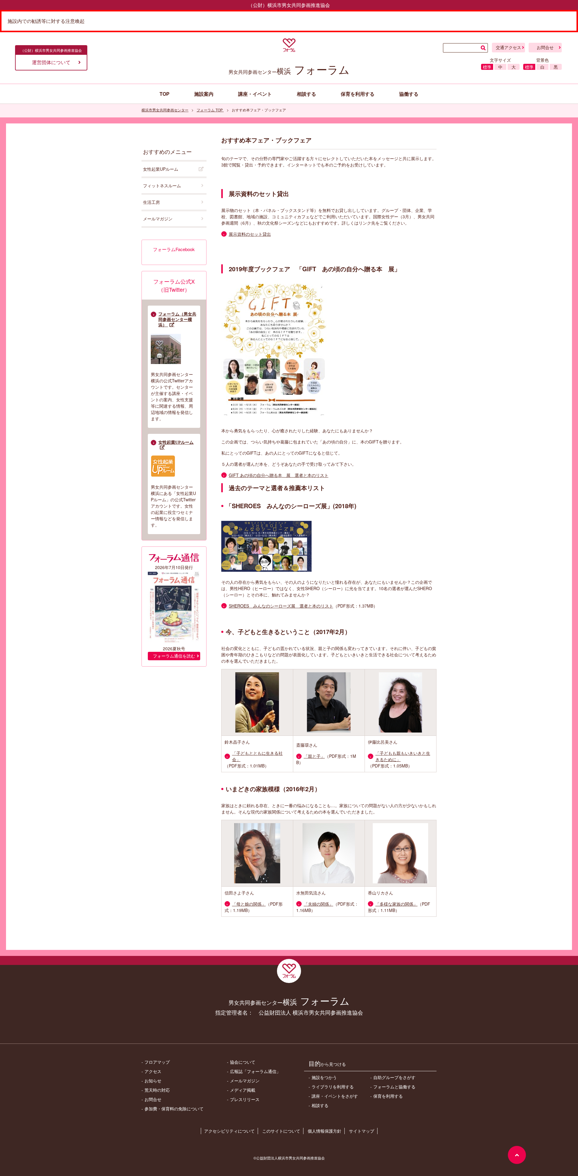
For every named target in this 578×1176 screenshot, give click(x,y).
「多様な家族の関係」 (396, 904)
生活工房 (151, 202)
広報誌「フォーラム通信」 (255, 1071)
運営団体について (51, 62)
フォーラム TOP (210, 109)
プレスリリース (244, 1099)
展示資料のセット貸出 (250, 234)
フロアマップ (157, 1062)
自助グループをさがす (394, 1077)
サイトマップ (361, 1131)
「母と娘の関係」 (249, 904)
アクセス (152, 1071)
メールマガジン (157, 219)
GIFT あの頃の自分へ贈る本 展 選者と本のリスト (278, 475)
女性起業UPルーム (160, 169)
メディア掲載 (242, 1090)
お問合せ (545, 47)
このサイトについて (281, 1131)
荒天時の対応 (157, 1090)
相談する (320, 1105)
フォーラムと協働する (394, 1087)
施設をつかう (324, 1077)
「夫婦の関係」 (318, 904)
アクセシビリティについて (229, 1131)
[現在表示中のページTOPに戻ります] (517, 1155)
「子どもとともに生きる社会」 (257, 756)
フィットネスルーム (162, 185)
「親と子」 (314, 756)
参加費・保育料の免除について (174, 1109)
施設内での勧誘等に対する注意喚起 (46, 20)
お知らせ (152, 1081)
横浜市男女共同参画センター (164, 109)
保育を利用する (388, 1096)
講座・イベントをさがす (335, 1096)
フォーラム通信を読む (174, 656)
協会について (242, 1062)
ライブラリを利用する (333, 1087)
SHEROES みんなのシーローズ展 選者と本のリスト (281, 606)
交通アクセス (508, 47)
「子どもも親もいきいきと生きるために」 (402, 756)
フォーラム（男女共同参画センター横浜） (177, 319)
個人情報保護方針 (324, 1131)
